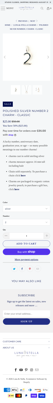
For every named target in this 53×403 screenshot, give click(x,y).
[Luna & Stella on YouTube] (21, 370)
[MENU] (1, 8)
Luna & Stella (19, 379)
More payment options (26, 259)
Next (33, 21)
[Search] (42, 8)
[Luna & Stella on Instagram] (31, 370)
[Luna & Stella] (26, 8)
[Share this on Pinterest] (30, 268)
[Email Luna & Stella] (37, 370)
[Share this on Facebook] (22, 268)
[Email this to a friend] (38, 268)
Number (6, 216)
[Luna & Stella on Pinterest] (26, 370)
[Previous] (5, 57)
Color (5, 202)
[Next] (48, 57)
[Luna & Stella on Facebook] (16, 370)
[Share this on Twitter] (14, 268)
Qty (4, 230)
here (23, 175)
